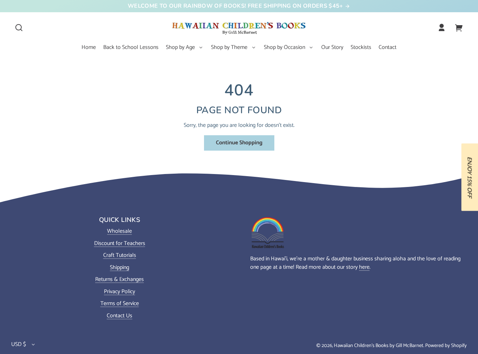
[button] (19, 27)
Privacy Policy (119, 291)
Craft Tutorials (119, 255)
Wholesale (119, 231)
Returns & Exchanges (119, 279)
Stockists (361, 47)
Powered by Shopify (446, 345)
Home (89, 47)
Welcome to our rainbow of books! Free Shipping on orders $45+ (236, 6)
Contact (387, 47)
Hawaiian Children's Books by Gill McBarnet (378, 345)
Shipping (119, 267)
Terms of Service (119, 303)
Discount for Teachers (119, 243)
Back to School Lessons (131, 47)
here (364, 267)
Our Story (332, 47)
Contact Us (119, 315)
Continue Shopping (239, 142)
